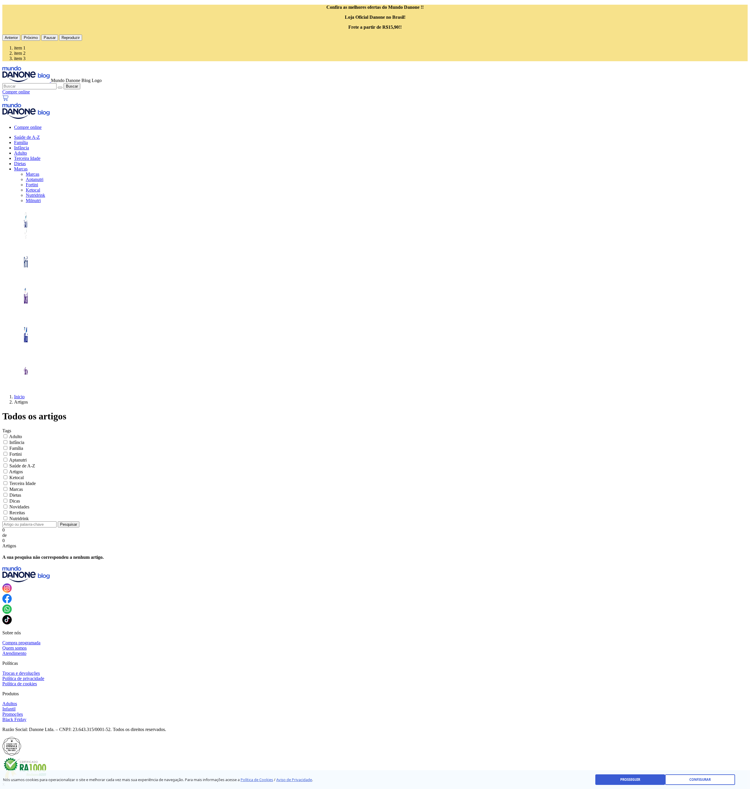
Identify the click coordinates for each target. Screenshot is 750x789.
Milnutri (33, 200)
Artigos (16, 471)
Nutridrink (35, 195)
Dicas (14, 500)
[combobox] (29, 86)
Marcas (21, 168)
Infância (21, 147)
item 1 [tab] (19, 47)
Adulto (20, 153)
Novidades (19, 506)
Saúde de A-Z (27, 137)
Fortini (32, 184)
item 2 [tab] (19, 53)
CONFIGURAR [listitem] (700, 779)
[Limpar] (60, 87)
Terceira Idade (27, 158)
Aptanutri (34, 179)
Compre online (28, 127)
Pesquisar (68, 524)
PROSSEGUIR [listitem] (630, 779)
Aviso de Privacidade (294, 779)
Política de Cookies (257, 779)
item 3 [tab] (19, 58)
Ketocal (33, 189)
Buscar (72, 86)
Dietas (20, 163)
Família (21, 142)
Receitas (17, 512)
